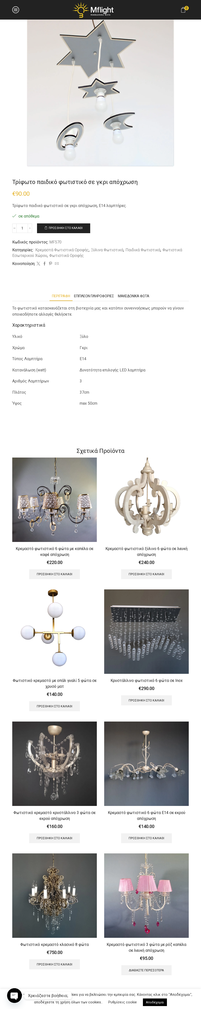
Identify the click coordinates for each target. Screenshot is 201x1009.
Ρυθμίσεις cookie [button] (122, 1002)
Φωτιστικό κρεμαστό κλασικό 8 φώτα (54, 944)
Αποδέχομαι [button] (155, 1002)
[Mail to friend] (56, 264)
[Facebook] (44, 264)
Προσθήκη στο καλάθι (66, 228)
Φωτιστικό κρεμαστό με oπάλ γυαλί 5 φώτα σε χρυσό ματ (55, 683)
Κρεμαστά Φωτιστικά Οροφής (62, 250)
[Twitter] (38, 264)
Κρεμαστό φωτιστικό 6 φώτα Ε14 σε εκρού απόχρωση (146, 815)
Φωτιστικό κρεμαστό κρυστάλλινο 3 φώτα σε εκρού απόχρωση (54, 815)
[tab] (61, 296)
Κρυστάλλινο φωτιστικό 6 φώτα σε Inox (147, 680)
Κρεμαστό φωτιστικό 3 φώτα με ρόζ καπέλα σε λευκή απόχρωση (146, 947)
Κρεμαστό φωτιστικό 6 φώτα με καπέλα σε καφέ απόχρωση (54, 551)
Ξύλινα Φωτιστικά (107, 250)
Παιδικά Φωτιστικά (143, 250)
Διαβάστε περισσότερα (146, 970)
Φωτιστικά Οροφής (66, 255)
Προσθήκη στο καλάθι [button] (54, 574)
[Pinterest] (51, 264)
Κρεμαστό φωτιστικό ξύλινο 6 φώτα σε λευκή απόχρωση (146, 551)
